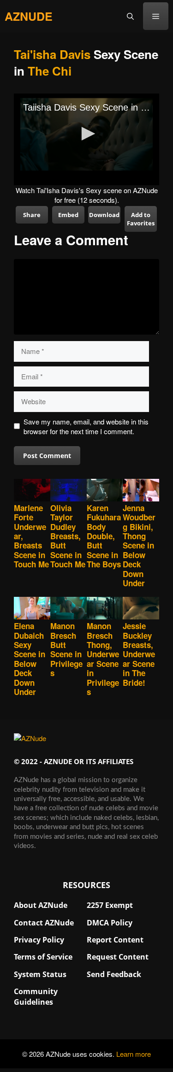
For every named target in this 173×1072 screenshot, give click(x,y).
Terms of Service (43, 957)
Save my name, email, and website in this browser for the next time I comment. (86, 426)
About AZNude (40, 905)
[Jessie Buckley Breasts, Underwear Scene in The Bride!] (141, 609)
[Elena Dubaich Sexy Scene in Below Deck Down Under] (32, 609)
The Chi (50, 70)
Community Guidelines (36, 996)
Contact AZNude (44, 923)
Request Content (118, 957)
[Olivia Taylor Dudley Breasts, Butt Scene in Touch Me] (68, 491)
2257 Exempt (110, 905)
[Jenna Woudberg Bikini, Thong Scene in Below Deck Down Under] (141, 491)
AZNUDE (29, 16)
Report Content (115, 940)
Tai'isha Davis (52, 54)
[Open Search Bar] (130, 16)
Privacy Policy (39, 940)
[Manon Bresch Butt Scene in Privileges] (68, 609)
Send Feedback (114, 974)
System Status (40, 974)
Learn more (133, 1054)
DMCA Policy (109, 923)
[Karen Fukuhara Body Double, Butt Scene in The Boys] (105, 491)
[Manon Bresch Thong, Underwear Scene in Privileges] (105, 609)
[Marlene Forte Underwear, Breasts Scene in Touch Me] (32, 491)
